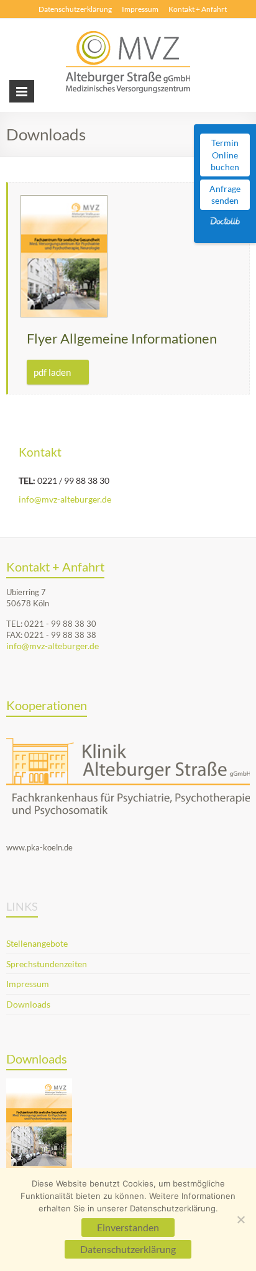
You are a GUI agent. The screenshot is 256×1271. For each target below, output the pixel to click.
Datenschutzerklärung (75, 9)
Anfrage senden (224, 194)
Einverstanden (128, 1227)
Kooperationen (46, 705)
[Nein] (240, 1219)
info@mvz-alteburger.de (65, 499)
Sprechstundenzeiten (46, 964)
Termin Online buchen (225, 154)
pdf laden (52, 372)
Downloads (28, 1004)
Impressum (140, 9)
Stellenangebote (37, 943)
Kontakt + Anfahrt (197, 9)
